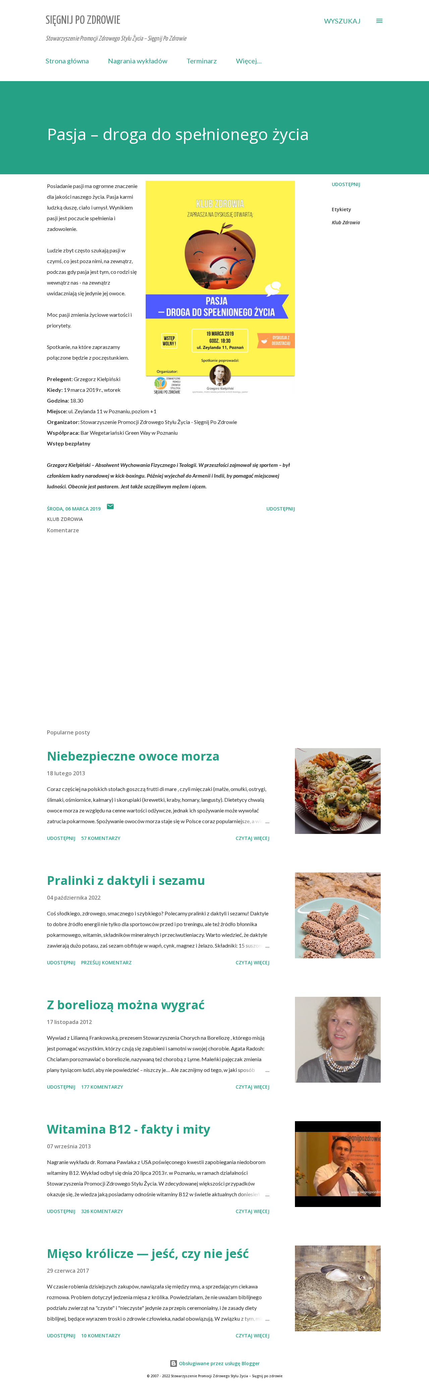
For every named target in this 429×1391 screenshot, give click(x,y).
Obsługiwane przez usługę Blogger (219, 1363)
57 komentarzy (100, 838)
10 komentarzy (100, 1335)
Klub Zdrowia (346, 222)
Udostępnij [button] (346, 184)
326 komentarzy (102, 1211)
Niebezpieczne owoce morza (133, 756)
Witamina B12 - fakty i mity (128, 1129)
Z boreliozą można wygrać (126, 1004)
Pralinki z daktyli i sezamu (126, 880)
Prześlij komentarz (106, 962)
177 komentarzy (102, 1087)
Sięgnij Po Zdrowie (83, 20)
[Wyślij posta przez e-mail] (110, 508)
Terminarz (201, 61)
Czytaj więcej (252, 838)
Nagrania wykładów (137, 61)
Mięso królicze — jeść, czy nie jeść (148, 1253)
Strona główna (67, 61)
